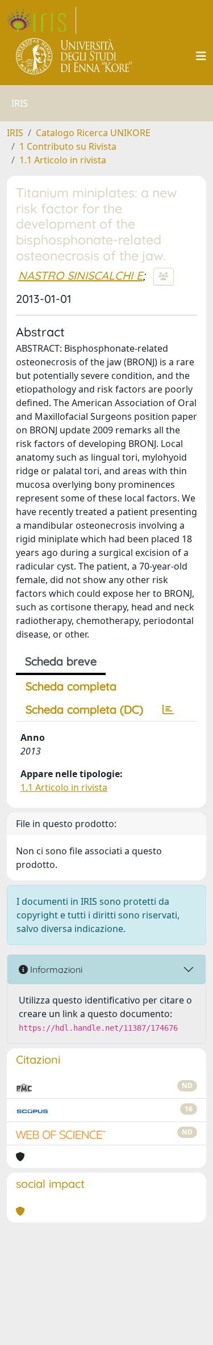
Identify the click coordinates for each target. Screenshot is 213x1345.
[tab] (168, 710)
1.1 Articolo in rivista (62, 160)
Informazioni (55, 969)
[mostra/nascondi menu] (201, 56)
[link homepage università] (75, 56)
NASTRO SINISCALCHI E (80, 275)
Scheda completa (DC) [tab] (84, 709)
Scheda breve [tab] (61, 661)
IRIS (15, 133)
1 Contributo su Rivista (67, 146)
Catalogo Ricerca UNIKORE (93, 133)
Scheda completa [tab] (71, 686)
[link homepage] (41, 20)
